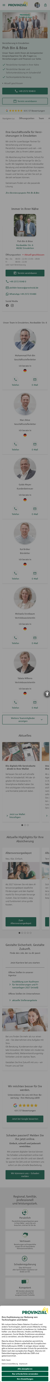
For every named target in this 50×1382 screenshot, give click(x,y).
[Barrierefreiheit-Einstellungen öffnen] (47, 694)
